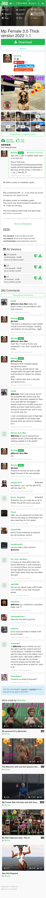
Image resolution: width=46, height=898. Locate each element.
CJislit (13, 301)
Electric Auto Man (18, 433)
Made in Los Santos (9, 889)
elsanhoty (15, 601)
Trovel (13, 512)
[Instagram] (15, 59)
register (33, 689)
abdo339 (14, 628)
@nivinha (15, 549)
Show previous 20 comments (23, 295)
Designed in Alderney (9, 886)
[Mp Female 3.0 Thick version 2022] (23, 92)
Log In (24, 689)
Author (21, 153)
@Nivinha (15, 394)
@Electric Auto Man (19, 304)
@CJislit (14, 321)
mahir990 (15, 584)
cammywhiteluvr (18, 616)
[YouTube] (18, 59)
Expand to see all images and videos (23, 134)
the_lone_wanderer (19, 559)
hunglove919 (16, 482)
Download (25, 42)
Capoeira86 (16, 529)
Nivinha (17, 55)
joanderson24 (17, 544)
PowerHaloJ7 (16, 676)
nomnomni (15, 643)
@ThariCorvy (16, 361)
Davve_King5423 (18, 497)
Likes (22, 142)
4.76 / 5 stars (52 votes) (8, 147)
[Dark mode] (39, 3)
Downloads (10, 142)
